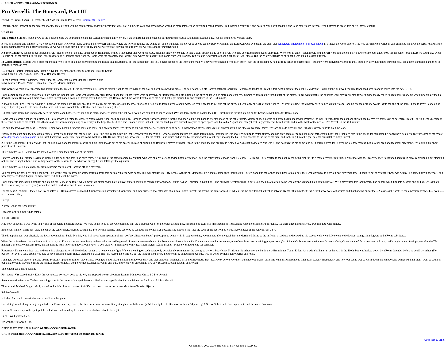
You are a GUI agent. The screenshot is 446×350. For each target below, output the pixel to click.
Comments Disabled (94, 19)
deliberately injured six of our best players (300, 43)
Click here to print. (434, 339)
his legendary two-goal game (20, 136)
